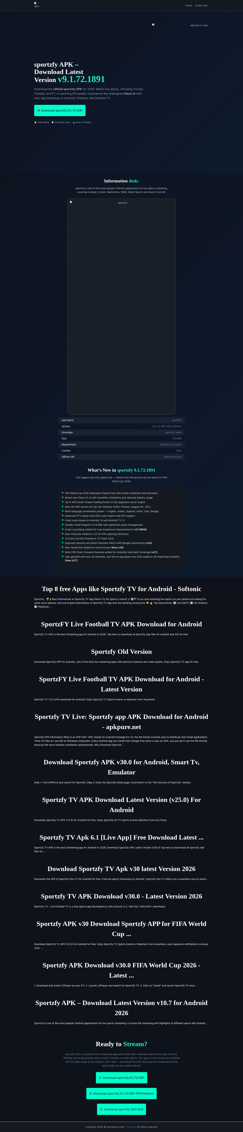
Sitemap (131, 1127)
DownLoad (201, 5)
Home (188, 5)
